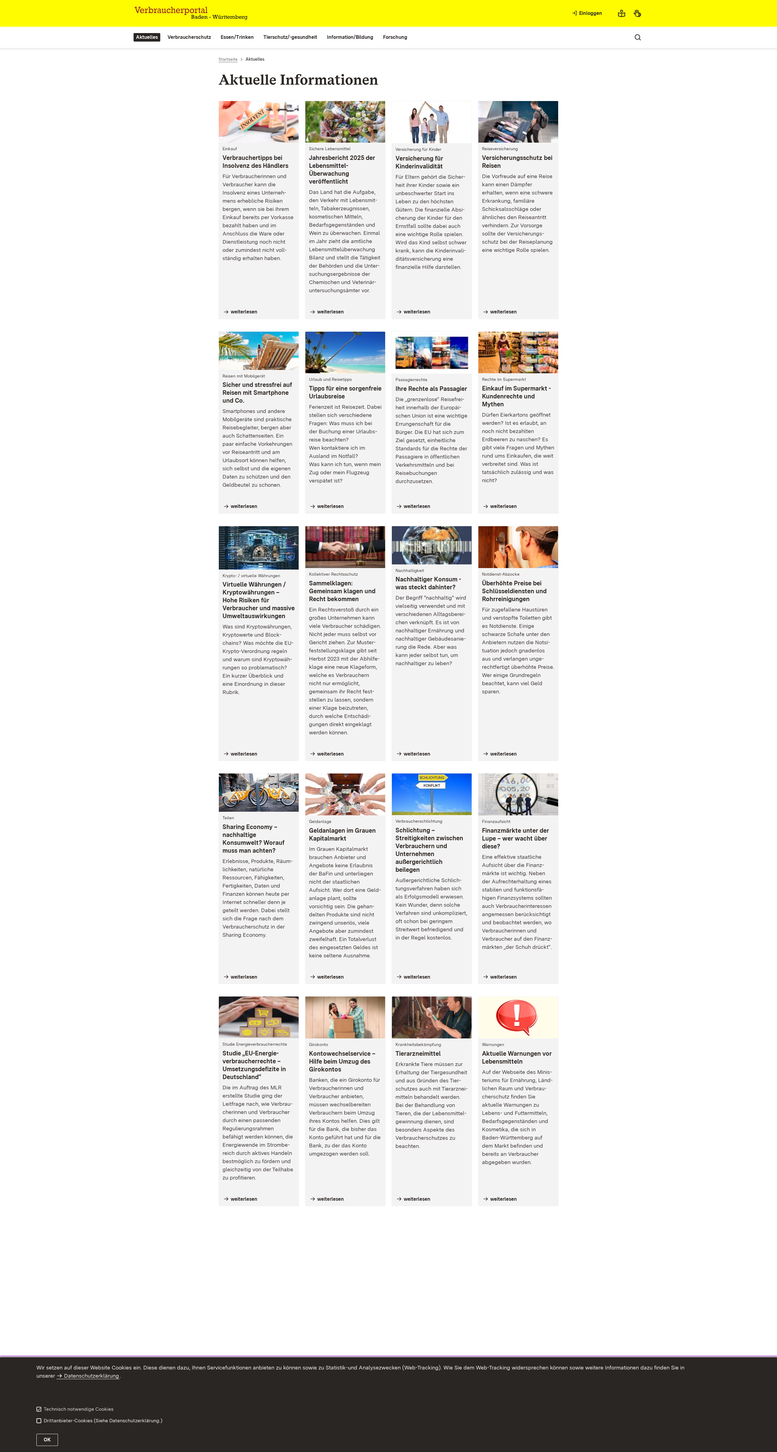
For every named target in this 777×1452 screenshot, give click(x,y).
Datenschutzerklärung (91, 1375)
